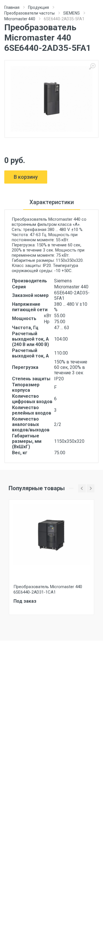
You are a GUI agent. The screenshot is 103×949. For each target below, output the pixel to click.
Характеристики (51, 202)
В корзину (26, 177)
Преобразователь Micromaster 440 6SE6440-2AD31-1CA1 (47, 589)
